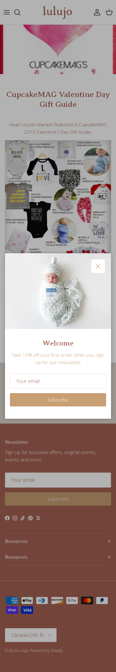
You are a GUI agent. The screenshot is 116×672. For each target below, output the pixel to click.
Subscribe (58, 400)
